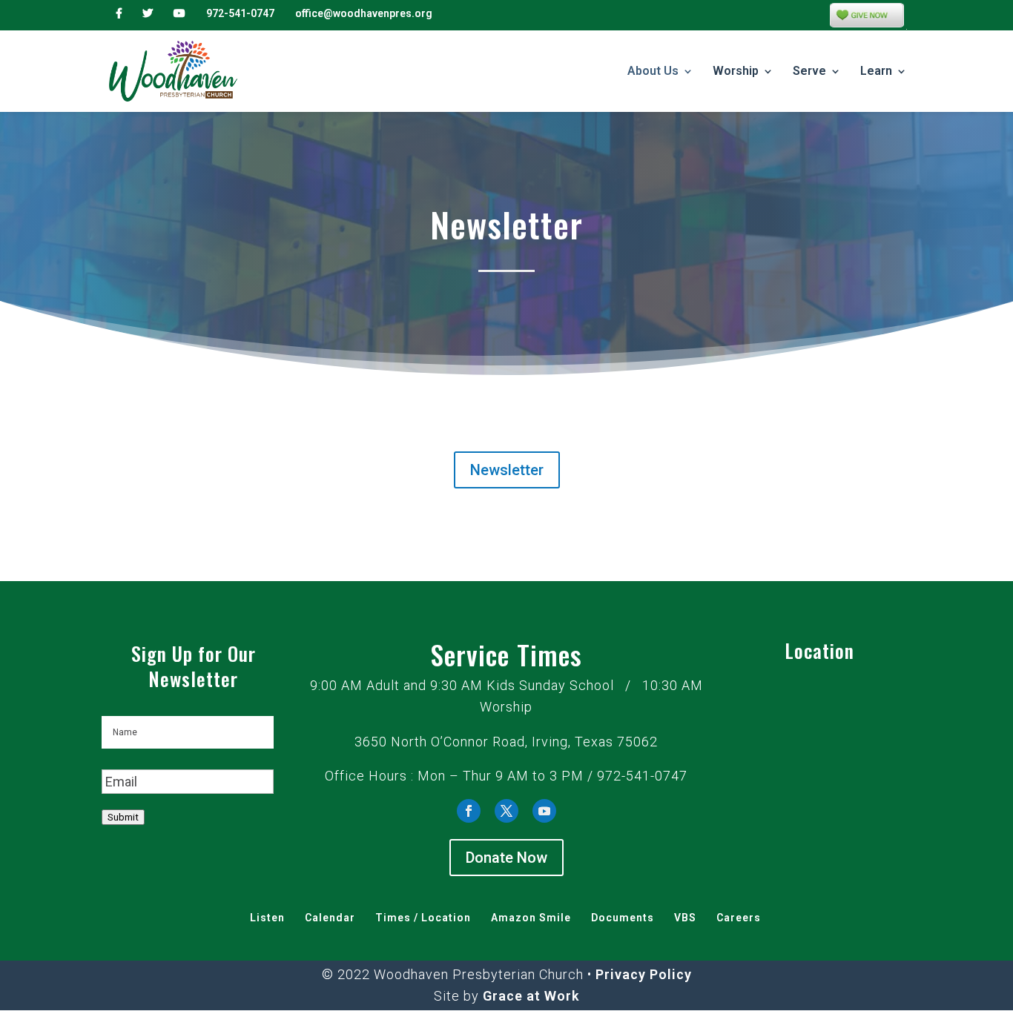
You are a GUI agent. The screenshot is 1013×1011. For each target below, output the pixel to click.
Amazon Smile (531, 918)
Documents (622, 918)
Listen (267, 918)
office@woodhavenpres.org (363, 13)
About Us (653, 72)
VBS (685, 918)
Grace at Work (531, 996)
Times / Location (423, 918)
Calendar (330, 918)
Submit (123, 817)
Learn (876, 72)
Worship (736, 72)
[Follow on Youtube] (544, 811)
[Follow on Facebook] (469, 811)
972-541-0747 (240, 13)
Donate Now (506, 857)
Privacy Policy (643, 974)
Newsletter (507, 470)
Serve (809, 72)
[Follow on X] (506, 811)
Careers (738, 918)
